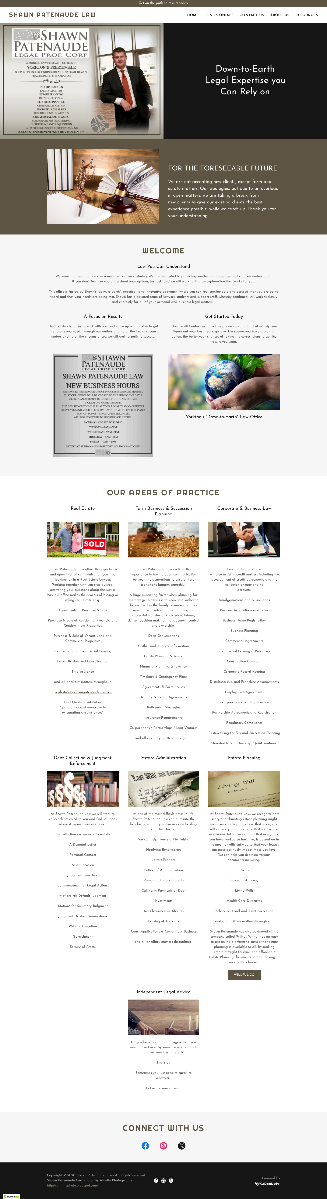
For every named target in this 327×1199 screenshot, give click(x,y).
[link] (52, 16)
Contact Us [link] (252, 15)
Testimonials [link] (219, 15)
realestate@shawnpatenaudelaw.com (83, 692)
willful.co (244, 974)
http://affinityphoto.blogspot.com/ (72, 1185)
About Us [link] (279, 15)
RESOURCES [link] (306, 15)
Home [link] (193, 15)
